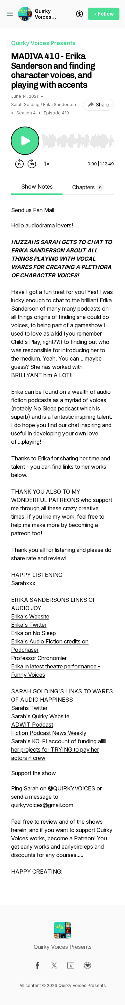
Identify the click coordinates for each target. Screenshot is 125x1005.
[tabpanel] (62, 544)
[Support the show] (79, 14)
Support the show (33, 773)
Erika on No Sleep (33, 633)
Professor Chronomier (39, 658)
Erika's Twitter (29, 624)
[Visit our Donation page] (87, 965)
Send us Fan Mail (32, 210)
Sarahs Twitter (29, 707)
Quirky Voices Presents (46, 14)
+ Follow (103, 14)
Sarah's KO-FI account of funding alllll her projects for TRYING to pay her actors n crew (58, 749)
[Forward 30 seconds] (32, 163)
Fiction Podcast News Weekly (48, 732)
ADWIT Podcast (32, 724)
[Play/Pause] (25, 141)
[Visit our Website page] (70, 965)
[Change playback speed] (46, 163)
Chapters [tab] (87, 187)
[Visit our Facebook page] (37, 965)
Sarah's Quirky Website (40, 716)
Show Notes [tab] (37, 186)
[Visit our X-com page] (54, 965)
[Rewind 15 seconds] (19, 163)
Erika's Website (30, 616)
